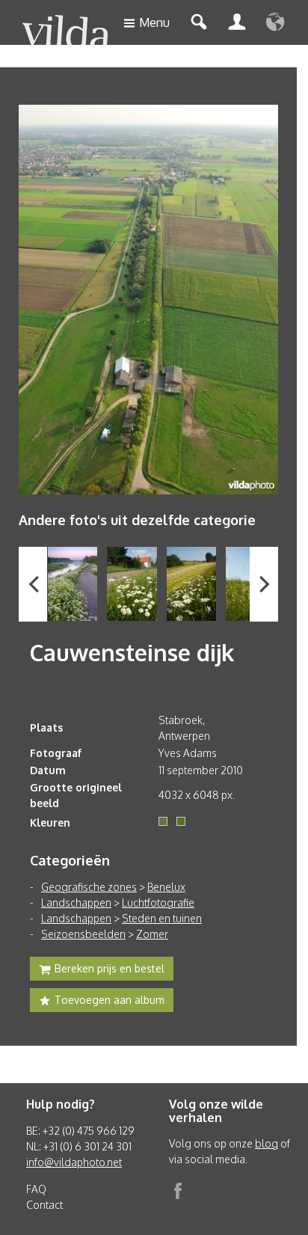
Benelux (166, 886)
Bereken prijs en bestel (109, 968)
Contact (44, 1204)
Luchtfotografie (158, 902)
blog (266, 1143)
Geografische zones (89, 886)
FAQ (36, 1189)
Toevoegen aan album (109, 999)
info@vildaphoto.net (74, 1162)
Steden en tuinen (162, 918)
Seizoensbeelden (83, 934)
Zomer (152, 934)
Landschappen (76, 902)
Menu (154, 22)
